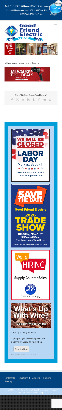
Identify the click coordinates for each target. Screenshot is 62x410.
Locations (23, 377)
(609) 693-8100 (35, 6)
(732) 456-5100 (35, 14)
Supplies (35, 377)
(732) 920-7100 (16, 6)
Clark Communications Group (32, 392)
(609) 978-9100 (31, 10)
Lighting (47, 377)
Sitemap (8, 381)
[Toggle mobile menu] (55, 25)
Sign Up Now (21, 349)
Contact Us (10, 377)
